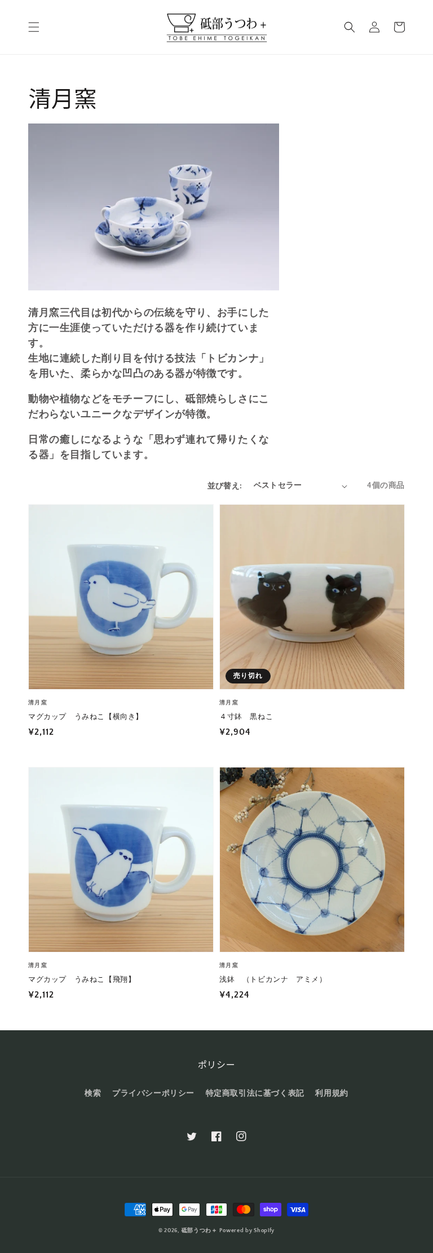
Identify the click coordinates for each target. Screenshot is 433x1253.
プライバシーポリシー (153, 1093)
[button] (33, 27)
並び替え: (224, 486)
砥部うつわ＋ (200, 1231)
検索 (93, 1093)
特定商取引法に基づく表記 (255, 1093)
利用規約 (331, 1093)
